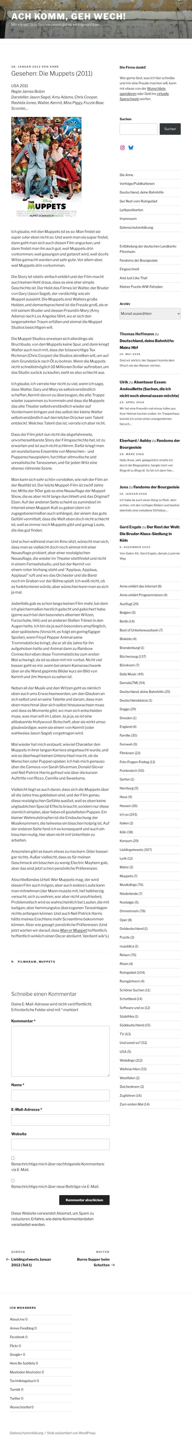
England (126, 727)
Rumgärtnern (130, 981)
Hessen (125, 806)
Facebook (17, 1337)
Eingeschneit (129, 269)
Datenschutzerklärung (136, 227)
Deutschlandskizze (134, 700)
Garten (125, 779)
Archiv (125, 304)
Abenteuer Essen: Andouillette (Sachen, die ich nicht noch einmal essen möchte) (149, 389)
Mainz (124, 867)
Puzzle (125, 937)
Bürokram (127, 665)
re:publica (127, 946)
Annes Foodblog (22, 1328)
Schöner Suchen (132, 990)
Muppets (47, 961)
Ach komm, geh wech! (68, 16)
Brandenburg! (130, 648)
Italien (124, 823)
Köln (123, 832)
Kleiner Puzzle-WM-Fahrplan (141, 287)
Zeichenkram (130, 1087)
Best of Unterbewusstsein (139, 630)
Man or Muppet (73, 930)
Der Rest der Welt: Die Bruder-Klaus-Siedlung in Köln (150, 534)
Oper (123, 920)
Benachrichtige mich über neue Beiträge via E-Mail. (55, 1186)
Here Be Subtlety (22, 1363)
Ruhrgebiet (128, 972)
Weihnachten (130, 1069)
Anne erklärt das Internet (138, 586)
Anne (54, 66)
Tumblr (15, 1389)
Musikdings (128, 885)
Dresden (126, 718)
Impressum (128, 218)
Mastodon (17, 1372)
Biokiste (126, 639)
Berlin (124, 621)
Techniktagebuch (23, 1381)
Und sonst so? (130, 1043)
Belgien (125, 612)
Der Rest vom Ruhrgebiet (138, 201)
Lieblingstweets (131, 850)
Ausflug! (126, 604)
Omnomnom (129, 911)
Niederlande (129, 894)
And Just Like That (133, 278)
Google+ (16, 1354)
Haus (123, 797)
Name (17, 1085)
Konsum (126, 841)
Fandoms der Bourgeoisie (139, 260)
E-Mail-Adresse (26, 1109)
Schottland (128, 999)
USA (123, 1052)
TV (122, 1034)
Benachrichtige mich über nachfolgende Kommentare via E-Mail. (57, 1167)
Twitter (15, 1398)
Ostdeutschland (132, 928)
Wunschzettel (20, 1407)
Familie (125, 735)
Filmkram (27, 961)
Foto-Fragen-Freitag (134, 762)
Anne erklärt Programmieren (141, 595)
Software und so (132, 1008)
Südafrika (127, 1016)
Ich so (124, 814)
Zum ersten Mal (131, 1104)
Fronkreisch (128, 770)
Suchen (125, 119)
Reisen (125, 955)
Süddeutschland (132, 1025)
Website (18, 1134)
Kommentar (23, 1021)
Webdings (127, 1060)
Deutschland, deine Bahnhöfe (142, 192)
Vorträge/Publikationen (137, 183)
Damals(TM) (129, 683)
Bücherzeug (129, 656)
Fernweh (126, 744)
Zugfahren (127, 1095)
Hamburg (127, 788)
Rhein (124, 964)
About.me (17, 1319)
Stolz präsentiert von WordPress (71, 1433)
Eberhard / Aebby (135, 440)
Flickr (14, 1346)
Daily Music (128, 674)
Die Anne (126, 175)
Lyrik (123, 858)
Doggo (124, 709)
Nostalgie (127, 902)
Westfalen (127, 1078)
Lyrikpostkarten (131, 210)
